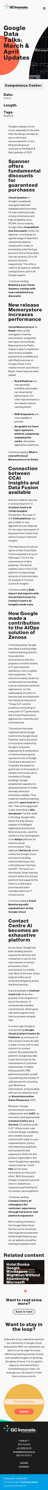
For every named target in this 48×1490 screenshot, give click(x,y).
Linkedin (24, 1463)
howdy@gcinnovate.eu (24, 1452)
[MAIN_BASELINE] (16, 6)
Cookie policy (22, 1478)
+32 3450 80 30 (24, 1448)
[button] (44, 8)
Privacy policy (9, 1478)
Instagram (24, 1466)
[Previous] (10, 1264)
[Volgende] (5, 1272)
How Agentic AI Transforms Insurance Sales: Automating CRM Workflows (22, 1272)
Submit (24, 1411)
